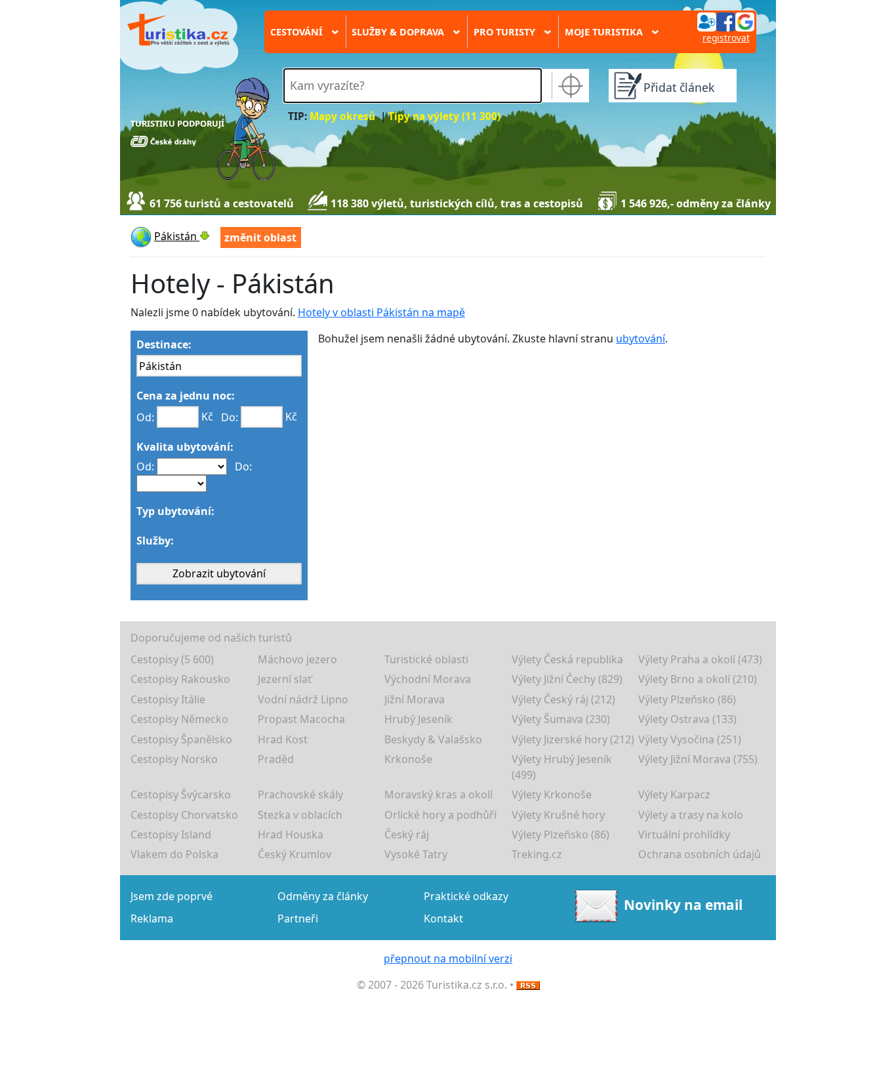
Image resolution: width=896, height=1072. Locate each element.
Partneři (297, 918)
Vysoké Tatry (415, 854)
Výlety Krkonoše (552, 794)
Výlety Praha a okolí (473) (700, 659)
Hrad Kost (283, 739)
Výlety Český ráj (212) (563, 699)
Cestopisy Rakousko (180, 679)
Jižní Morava (414, 699)
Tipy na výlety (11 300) (444, 116)
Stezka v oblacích (300, 815)
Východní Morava (427, 679)
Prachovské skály (300, 794)
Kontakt (443, 918)
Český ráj (406, 834)
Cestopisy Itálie (168, 699)
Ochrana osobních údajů (699, 854)
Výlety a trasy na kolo (690, 815)
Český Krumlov (294, 854)
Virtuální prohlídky (684, 834)
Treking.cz (537, 854)
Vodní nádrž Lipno (303, 699)
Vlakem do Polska (174, 854)
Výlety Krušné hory (558, 815)
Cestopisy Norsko (174, 759)
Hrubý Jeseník (418, 719)
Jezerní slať (285, 679)
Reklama (152, 918)
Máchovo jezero (297, 659)
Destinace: (164, 344)
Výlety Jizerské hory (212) (573, 739)
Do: (229, 417)
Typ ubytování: (175, 511)
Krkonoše (408, 759)
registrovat (726, 37)
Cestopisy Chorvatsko (184, 815)
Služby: (155, 540)
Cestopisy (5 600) (172, 659)
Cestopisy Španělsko (181, 739)
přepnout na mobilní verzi (448, 958)
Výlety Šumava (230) (561, 719)
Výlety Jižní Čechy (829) (567, 679)
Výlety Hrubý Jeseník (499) (562, 767)
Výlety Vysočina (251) (689, 739)
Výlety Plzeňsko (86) (687, 699)
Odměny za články (322, 896)
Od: (145, 417)
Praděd (276, 759)
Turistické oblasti (426, 659)
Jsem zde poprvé (172, 896)
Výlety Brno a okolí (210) (697, 679)
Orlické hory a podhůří (440, 815)
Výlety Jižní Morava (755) (698, 759)
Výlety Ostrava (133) (687, 719)
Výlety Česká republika (567, 659)
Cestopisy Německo (179, 719)
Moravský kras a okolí (438, 794)
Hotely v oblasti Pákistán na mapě (381, 312)
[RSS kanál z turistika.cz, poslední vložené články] (528, 985)
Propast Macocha (301, 719)
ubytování (640, 338)
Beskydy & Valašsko (433, 739)
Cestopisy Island (171, 834)
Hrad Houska (290, 834)
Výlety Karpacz (674, 794)
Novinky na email (683, 904)
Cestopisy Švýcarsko (181, 794)
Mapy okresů (342, 116)
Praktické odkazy (466, 896)
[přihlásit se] (725, 21)
